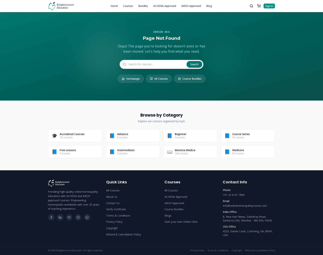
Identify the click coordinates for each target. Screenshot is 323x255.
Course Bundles (192, 78)
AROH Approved (191, 6)
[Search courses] (251, 6)
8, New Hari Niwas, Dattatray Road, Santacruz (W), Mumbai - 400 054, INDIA (247, 218)
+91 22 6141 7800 (234, 195)
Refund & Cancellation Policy (123, 234)
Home (114, 6)
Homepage (133, 78)
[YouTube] (69, 217)
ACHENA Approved (164, 6)
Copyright (112, 228)
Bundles (143, 6)
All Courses (161, 78)
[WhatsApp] (87, 217)
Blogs (167, 215)
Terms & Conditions (118, 215)
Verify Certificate (116, 209)
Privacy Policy (114, 221)
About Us (111, 196)
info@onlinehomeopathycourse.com (245, 205)
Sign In (269, 6)
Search (194, 64)
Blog (209, 6)
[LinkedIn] (60, 217)
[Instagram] (78, 217)
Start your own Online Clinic (181, 221)
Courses (128, 6)
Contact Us (113, 203)
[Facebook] (51, 217)
